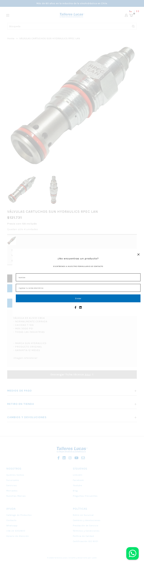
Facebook (78, 480)
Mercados (12, 490)
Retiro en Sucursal (83, 515)
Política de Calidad (83, 536)
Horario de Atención (17, 536)
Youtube (77, 485)
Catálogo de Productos (19, 515)
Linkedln (77, 475)
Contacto (11, 520)
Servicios (11, 485)
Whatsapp (12, 525)
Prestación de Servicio (85, 525)
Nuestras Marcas (16, 496)
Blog (75, 490)
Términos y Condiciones (86, 531)
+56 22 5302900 (15, 531)
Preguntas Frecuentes (85, 496)
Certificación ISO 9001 (85, 541)
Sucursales (12, 480)
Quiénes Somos (15, 475)
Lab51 (94, 558)
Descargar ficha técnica (70, 374)
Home (10, 38)
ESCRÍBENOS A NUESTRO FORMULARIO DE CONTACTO (78, 266)
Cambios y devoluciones (86, 520)
